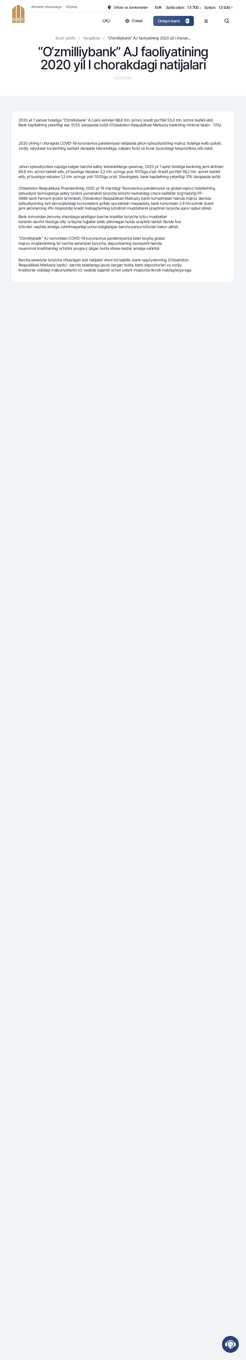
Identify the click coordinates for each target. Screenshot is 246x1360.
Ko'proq (71, 7)
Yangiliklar (91, 38)
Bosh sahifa (65, 38)
